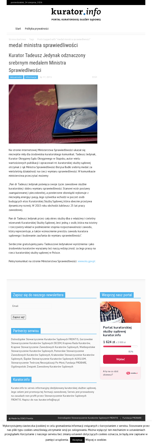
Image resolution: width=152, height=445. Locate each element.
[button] (139, 28)
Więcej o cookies (95, 439)
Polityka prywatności (37, 28)
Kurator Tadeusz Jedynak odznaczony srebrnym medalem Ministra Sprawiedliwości (47, 62)
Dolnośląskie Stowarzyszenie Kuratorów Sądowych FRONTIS (88, 417)
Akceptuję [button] (77, 439)
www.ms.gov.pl (86, 261)
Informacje (31, 77)
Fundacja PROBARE (132, 417)
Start (18, 28)
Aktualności (16, 77)
